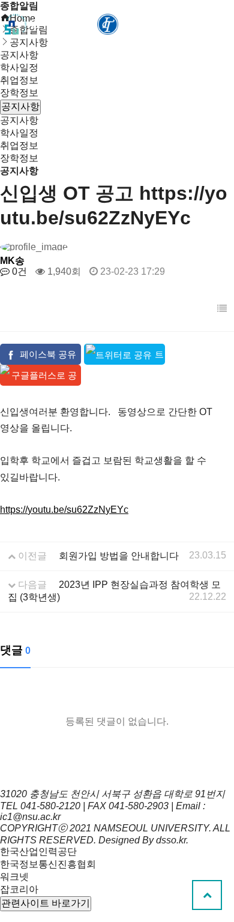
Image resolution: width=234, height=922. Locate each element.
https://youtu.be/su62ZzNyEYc (64, 509)
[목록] (222, 308)
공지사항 (19, 120)
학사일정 (19, 67)
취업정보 (19, 80)
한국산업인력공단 (38, 851)
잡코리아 (19, 889)
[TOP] (207, 895)
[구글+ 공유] (40, 375)
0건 (18, 271)
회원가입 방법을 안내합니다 (119, 556)
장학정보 (19, 93)
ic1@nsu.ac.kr (30, 817)
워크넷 (14, 877)
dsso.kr (171, 840)
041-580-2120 (50, 806)
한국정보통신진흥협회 (48, 864)
